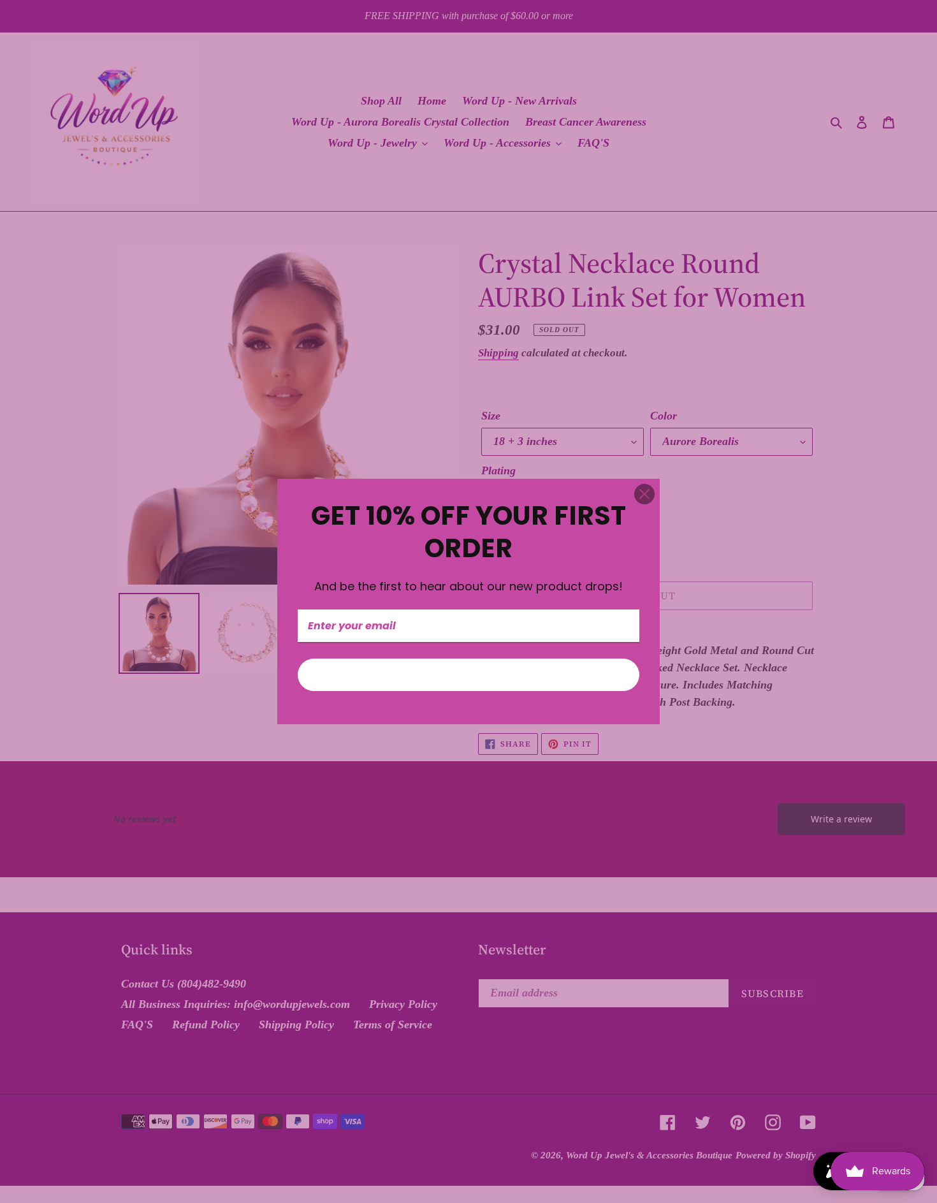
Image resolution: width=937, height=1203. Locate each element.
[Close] (644, 494)
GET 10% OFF (468, 674)
